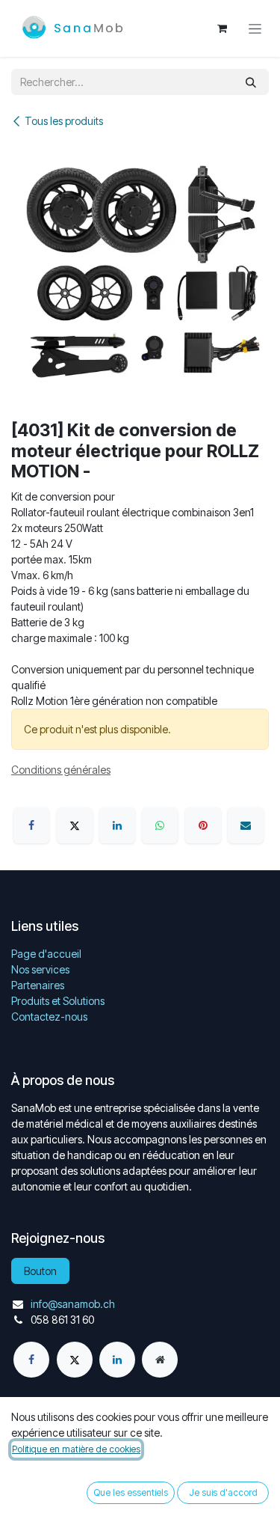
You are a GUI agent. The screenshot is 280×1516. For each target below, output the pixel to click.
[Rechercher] (251, 82)
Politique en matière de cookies (76, 1449)
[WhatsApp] (160, 825)
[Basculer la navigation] (255, 28)
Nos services (40, 969)
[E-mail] (246, 825)
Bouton (40, 1271)
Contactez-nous (49, 1016)
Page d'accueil (46, 953)
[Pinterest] (203, 825)
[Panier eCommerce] (221, 28)
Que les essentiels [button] (130, 1492)
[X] (75, 825)
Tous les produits (64, 120)
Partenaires (37, 985)
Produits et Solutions (58, 1000)
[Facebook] (31, 825)
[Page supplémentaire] (160, 1360)
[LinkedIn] (117, 825)
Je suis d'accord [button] (223, 1492)
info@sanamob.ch (73, 1304)
